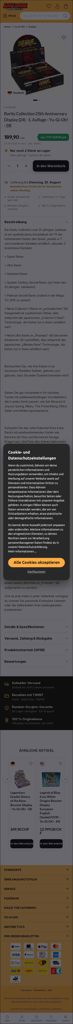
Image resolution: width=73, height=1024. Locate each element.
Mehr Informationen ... (22, 551)
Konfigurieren (36, 571)
